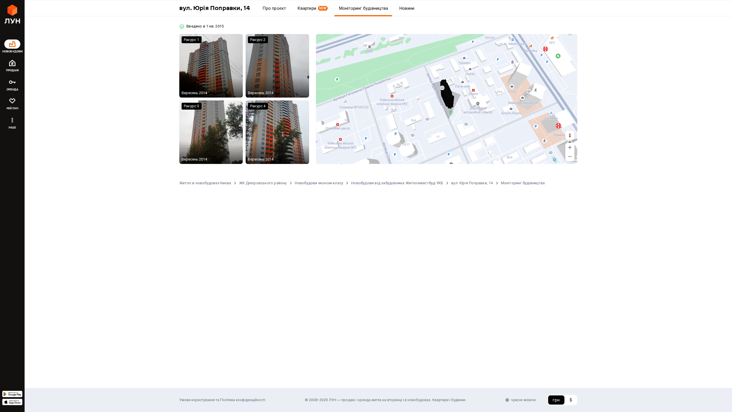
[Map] (446, 99)
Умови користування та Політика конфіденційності (222, 400)
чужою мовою (523, 400)
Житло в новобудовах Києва (205, 183)
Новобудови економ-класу (319, 183)
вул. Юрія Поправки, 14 (472, 183)
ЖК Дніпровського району (263, 183)
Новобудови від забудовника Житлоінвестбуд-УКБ (397, 183)
